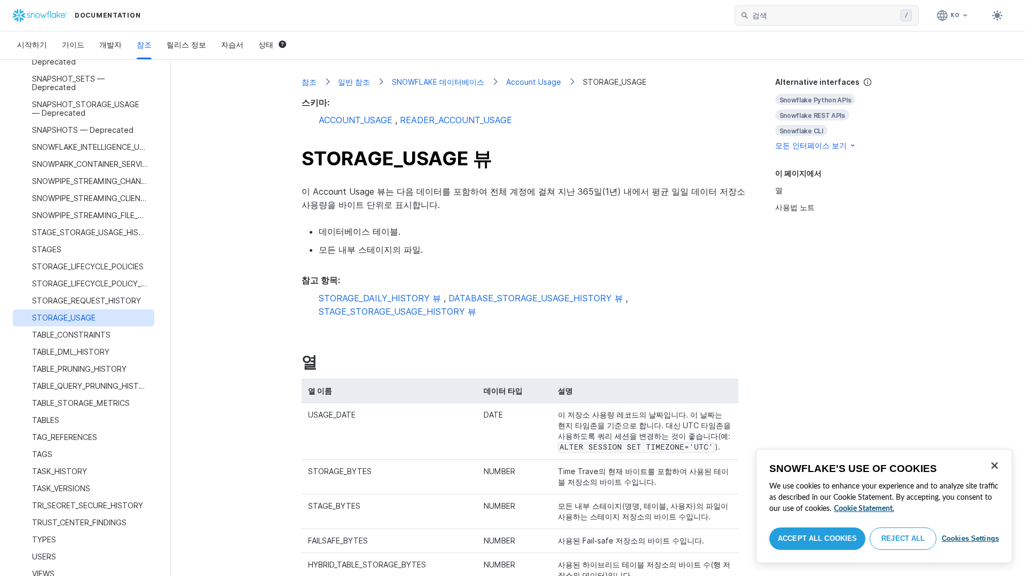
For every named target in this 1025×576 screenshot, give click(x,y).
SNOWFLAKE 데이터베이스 (438, 81)
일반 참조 (354, 81)
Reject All (903, 538)
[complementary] (835, 114)
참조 (144, 44)
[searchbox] (824, 15)
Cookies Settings (970, 538)
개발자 (110, 44)
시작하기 (32, 44)
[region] (884, 506)
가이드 (73, 44)
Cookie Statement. (864, 509)
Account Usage (533, 81)
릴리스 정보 (186, 44)
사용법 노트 (795, 207)
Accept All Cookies (817, 538)
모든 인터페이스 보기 (811, 145)
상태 (265, 44)
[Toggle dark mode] (997, 15)
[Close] (994, 465)
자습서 (232, 44)
